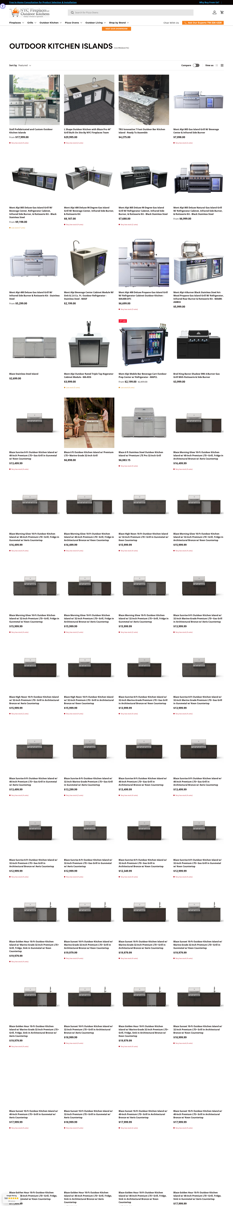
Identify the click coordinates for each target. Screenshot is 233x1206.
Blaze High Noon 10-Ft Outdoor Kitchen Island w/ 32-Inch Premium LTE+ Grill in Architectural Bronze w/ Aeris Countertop (34, 700)
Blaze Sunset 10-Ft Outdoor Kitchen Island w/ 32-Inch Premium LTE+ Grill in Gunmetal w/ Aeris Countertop (88, 1114)
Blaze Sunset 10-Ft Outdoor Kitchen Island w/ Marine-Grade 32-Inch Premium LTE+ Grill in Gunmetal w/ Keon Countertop (197, 944)
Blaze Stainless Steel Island (23, 373)
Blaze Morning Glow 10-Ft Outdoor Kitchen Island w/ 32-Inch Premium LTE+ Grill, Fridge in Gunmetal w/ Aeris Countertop (144, 618)
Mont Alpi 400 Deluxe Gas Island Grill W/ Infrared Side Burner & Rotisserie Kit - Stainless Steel (34, 295)
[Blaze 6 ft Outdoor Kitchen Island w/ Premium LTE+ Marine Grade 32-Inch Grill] (89, 423)
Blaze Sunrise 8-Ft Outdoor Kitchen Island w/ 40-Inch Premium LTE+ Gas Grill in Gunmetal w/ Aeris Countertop (33, 781)
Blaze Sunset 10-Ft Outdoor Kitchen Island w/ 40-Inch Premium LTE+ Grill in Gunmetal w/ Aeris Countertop (33, 1114)
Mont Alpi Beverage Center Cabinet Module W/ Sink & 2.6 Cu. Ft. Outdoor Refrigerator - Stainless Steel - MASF (89, 295)
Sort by (13, 65)
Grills (30, 22)
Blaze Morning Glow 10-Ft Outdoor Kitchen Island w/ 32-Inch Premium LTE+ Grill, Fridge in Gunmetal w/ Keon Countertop (34, 618)
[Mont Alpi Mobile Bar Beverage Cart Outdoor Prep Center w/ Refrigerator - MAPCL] (144, 344)
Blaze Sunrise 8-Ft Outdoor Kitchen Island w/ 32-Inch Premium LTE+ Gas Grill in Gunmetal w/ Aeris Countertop (88, 863)
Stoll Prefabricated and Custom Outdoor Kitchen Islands (31, 131)
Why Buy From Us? (209, 2)
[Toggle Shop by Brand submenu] (127, 22)
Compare (186, 65)
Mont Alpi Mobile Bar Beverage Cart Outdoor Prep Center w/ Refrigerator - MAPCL (143, 375)
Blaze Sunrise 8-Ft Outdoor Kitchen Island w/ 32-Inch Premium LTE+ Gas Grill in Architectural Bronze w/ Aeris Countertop (33, 863)
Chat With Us (171, 23)
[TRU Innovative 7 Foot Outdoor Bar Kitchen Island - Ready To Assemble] (144, 100)
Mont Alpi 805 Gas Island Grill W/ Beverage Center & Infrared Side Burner (196, 131)
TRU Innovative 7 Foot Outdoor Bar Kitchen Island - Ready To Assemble (142, 131)
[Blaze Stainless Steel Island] (34, 344)
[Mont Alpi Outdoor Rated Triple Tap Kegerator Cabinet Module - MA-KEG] (89, 344)
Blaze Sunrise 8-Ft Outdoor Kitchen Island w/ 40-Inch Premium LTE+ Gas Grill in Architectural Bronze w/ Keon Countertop (143, 781)
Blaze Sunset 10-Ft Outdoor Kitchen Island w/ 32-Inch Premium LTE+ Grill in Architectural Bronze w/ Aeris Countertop (88, 1029)
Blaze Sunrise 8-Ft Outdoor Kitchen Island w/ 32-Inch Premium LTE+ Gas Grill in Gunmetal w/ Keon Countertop (197, 863)
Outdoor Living (94, 22)
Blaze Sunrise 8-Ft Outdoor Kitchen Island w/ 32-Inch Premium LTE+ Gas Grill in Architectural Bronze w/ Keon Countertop (143, 863)
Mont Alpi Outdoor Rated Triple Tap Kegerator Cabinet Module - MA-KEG (88, 375)
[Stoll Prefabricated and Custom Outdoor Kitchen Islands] (34, 100)
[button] (222, 12)
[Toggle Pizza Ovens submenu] (81, 22)
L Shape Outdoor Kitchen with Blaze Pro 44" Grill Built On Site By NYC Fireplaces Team (87, 131)
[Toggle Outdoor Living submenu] (104, 22)
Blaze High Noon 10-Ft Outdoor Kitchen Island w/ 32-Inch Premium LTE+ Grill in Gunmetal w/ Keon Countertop (143, 537)
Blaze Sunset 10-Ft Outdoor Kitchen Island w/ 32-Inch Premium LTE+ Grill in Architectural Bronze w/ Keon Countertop (197, 1029)
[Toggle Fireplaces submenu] (23, 22)
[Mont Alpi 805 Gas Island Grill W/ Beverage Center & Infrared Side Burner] (198, 100)
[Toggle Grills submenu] (35, 22)
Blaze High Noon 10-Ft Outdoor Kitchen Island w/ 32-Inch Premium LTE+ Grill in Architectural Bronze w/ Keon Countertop (89, 700)
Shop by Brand (117, 22)
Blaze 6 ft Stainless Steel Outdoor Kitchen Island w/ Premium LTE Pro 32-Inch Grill (141, 454)
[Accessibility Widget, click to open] (2, 6)
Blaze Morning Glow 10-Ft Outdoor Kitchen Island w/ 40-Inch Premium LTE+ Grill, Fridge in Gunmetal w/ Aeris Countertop (34, 537)
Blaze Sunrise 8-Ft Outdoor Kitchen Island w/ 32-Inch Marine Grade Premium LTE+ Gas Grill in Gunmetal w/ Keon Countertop (197, 700)
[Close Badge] (20, 1194)
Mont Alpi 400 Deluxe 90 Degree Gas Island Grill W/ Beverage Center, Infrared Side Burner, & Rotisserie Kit (89, 211)
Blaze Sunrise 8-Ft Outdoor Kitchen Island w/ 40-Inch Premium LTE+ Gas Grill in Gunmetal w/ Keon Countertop (33, 455)
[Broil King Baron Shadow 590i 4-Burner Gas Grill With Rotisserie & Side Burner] (198, 344)
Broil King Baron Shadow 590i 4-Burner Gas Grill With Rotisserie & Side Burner (196, 375)
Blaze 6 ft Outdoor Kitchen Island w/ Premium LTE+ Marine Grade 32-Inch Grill (89, 454)
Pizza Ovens (72, 22)
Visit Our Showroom (116, 28)
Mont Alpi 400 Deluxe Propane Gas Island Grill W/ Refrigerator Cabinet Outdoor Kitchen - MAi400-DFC (143, 295)
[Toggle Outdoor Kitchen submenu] (60, 22)
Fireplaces (15, 22)
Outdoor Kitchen (49, 22)
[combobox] (130, 12)
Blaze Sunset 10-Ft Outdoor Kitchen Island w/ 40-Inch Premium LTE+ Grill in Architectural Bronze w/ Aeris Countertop (143, 1114)
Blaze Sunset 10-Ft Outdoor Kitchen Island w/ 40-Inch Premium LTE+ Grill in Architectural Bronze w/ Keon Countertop (197, 1114)
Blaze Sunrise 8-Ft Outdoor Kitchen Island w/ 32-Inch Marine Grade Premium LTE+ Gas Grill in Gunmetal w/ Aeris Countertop (88, 781)
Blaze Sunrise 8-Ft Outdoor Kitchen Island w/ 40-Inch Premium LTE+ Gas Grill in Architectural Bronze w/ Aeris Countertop (197, 781)
